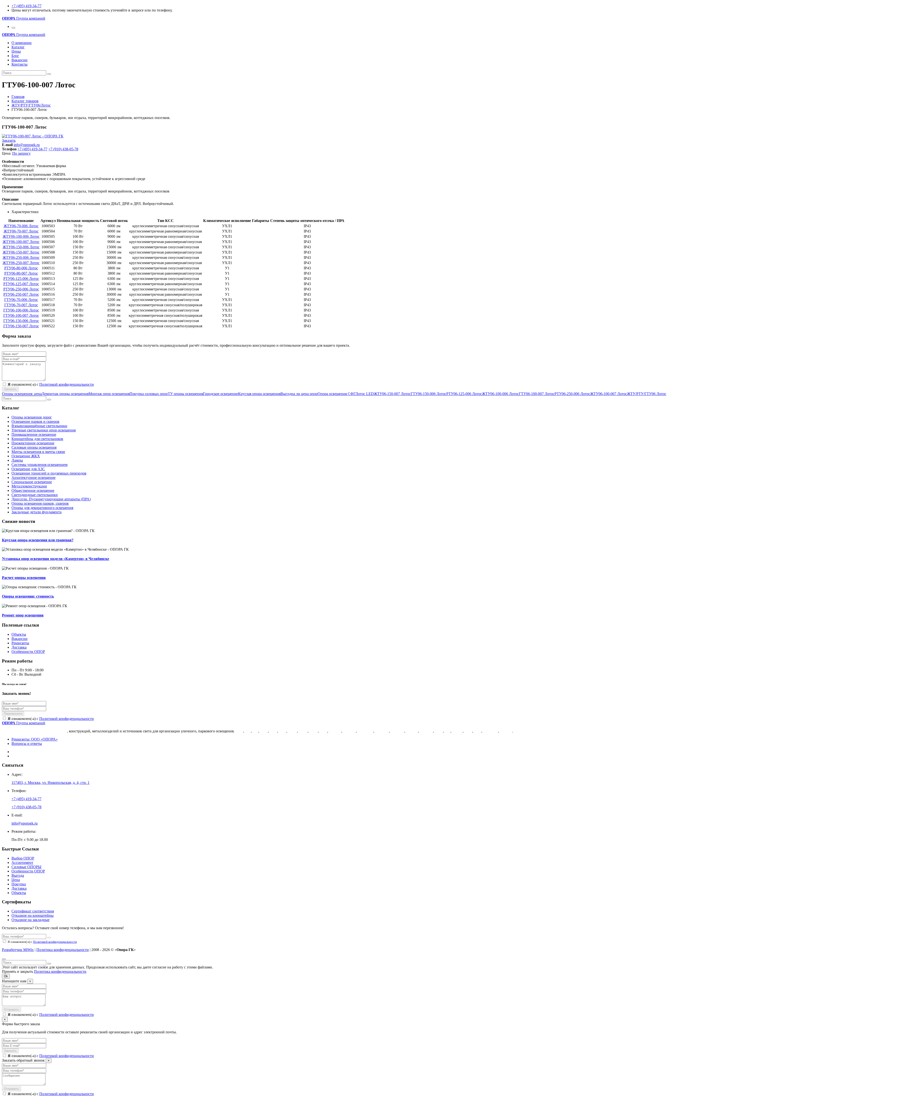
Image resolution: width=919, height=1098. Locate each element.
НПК (313, 731)
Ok (6, 976)
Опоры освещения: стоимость (28, 596)
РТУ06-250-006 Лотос (21, 289)
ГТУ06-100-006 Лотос (21, 310)
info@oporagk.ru (27, 145)
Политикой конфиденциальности (66, 384)
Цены (16, 51)
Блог (15, 56)
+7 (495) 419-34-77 (26, 6)
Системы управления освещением (39, 465)
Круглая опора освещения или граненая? (37, 540)
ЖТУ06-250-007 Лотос (21, 263)
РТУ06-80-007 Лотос (21, 273)
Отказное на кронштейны (32, 915)
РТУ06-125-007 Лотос (21, 284)
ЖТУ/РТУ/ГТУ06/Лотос (31, 105)
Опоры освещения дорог (31, 417)
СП (255, 731)
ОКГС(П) (365, 731)
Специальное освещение (31, 482)
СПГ (282, 731)
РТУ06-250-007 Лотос (21, 294)
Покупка (18, 884)
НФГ (264, 731)
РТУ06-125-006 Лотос (21, 279)
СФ (248, 731)
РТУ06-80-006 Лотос (21, 268)
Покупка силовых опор (148, 394)
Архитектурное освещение (33, 477)
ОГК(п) (335, 731)
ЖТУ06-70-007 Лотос (21, 231)
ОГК (239, 731)
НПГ (323, 731)
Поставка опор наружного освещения (34, 731)
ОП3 (468, 731)
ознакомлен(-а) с (51, 719)
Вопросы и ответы (26, 743)
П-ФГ (292, 731)
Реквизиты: (34, 739)
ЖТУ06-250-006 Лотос (21, 257)
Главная (17, 97)
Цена (15, 880)
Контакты (19, 64)
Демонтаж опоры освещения (65, 394)
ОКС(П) (397, 731)
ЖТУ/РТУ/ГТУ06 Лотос (646, 394)
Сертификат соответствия (32, 911)
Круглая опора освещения (259, 394)
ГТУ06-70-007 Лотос (21, 305)
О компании (21, 43)
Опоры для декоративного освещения (42, 508)
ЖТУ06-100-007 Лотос (21, 242)
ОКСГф (349, 731)
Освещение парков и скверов (35, 421)
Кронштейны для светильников (37, 439)
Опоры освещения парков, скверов (40, 503)
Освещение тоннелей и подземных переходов (48, 473)
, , (50, 783)
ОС (447, 731)
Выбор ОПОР (22, 858)
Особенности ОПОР (28, 652)
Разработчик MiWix (18, 950)
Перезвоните (13, 713)
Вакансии (19, 60)
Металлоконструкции (29, 486)
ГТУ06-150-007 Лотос (21, 326)
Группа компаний (23, 18)
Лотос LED (364, 394)
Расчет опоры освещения (24, 578)
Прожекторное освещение (32, 443)
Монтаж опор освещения (109, 394)
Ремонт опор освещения (23, 615)
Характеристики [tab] (25, 212)
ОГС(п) (506, 731)
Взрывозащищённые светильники (39, 426)
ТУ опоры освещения (185, 394)
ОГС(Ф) (426, 731)
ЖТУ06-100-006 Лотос (21, 236)
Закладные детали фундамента (36, 512)
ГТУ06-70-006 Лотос (21, 300)
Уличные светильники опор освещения (43, 430)
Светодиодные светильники (34, 495)
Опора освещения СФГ (336, 394)
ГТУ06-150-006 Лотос (21, 321)
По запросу (21, 153)
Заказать (9, 140)
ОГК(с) (412, 731)
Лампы (17, 460)
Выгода (17, 875)
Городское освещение (220, 394)
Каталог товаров (25, 101)
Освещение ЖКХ (25, 456)
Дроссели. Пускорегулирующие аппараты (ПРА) (51, 499)
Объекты (18, 634)
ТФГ (477, 731)
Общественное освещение (32, 490)
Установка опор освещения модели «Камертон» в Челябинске (55, 559)
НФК (303, 731)
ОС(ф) (457, 731)
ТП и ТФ (490, 731)
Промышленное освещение (33, 434)
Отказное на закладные (30, 920)
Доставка (19, 647)
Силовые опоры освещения (33, 447)
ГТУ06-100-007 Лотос (21, 315)
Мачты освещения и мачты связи (38, 452)
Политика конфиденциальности (62, 950)
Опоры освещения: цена (22, 394)
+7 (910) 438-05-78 (63, 149)
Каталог (18, 47)
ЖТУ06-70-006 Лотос (21, 226)
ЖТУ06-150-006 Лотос (21, 247)
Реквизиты (20, 643)
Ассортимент (22, 862)
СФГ (273, 731)
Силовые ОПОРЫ (26, 867)
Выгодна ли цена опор (299, 394)
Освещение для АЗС (28, 469)
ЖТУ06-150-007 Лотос (21, 252)
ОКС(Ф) (382, 731)
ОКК (439, 731)
